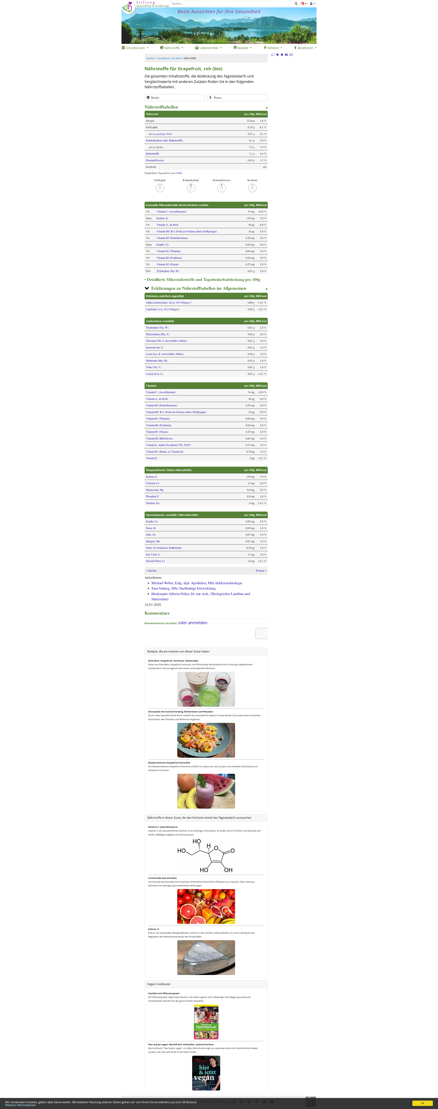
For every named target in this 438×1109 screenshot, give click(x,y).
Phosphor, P (152, 496)
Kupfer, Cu (162, 244)
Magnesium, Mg (155, 490)
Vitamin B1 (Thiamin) (169, 251)
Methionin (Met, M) (156, 360)
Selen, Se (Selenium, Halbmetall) (163, 547)
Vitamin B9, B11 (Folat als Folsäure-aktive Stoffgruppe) (187, 231)
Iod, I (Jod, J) (153, 554)
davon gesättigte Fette (160, 134)
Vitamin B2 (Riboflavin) (159, 438)
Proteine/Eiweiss (155, 160)
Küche (152, 571)
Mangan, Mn (153, 541)
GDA (179, 173)
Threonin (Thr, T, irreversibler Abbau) (166, 340)
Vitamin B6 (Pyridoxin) (169, 257)
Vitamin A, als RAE (167, 224)
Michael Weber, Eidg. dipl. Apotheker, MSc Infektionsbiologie (196, 582)
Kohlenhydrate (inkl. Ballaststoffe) (164, 140)
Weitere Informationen (20, 1105)
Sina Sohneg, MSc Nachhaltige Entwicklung (183, 588)
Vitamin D (151, 458)
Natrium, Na (152, 503)
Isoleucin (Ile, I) (154, 347)
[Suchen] (296, 4)
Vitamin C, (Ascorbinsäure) (171, 211)
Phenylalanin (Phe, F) (157, 334)
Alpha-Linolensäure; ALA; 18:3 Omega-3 (168, 302)
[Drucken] (286, 54)
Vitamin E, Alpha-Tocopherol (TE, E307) (168, 445)
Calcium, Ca (152, 483)
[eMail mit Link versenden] (291, 54)
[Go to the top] (267, 108)
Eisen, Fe (151, 528)
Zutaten (150, 58)
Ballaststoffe (152, 153)
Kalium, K (162, 218)
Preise (260, 571)
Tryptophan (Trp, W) (168, 271)
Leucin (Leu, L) (154, 373)
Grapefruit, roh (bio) (169, 58)
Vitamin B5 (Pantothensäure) (172, 238)
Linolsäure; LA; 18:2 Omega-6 (162, 309)
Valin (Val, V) (153, 367)
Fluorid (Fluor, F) (155, 561)
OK (422, 1103)
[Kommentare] (272, 54)
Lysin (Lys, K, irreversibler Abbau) (164, 354)
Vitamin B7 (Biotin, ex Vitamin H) (164, 451)
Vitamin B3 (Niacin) (168, 264)
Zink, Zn (151, 534)
